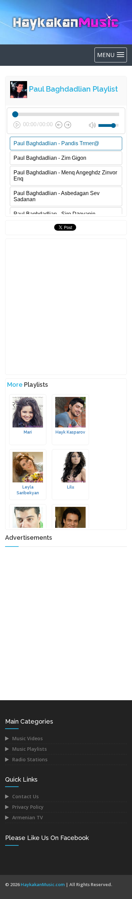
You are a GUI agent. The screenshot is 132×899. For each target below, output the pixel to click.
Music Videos (27, 738)
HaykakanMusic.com (43, 884)
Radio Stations (29, 759)
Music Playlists (29, 749)
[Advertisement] (66, 307)
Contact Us (25, 796)
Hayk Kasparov (70, 432)
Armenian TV (27, 817)
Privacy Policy (28, 807)
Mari (28, 432)
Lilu (70, 487)
